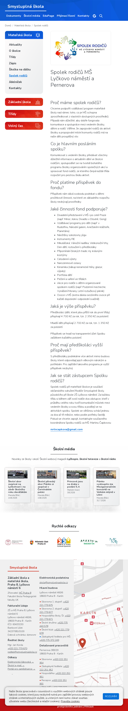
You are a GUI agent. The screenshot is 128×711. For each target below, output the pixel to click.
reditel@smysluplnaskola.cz (22, 652)
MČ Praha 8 (25, 592)
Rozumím (111, 696)
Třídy (12, 57)
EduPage (48, 16)
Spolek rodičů (41, 25)
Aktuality (15, 45)
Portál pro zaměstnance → (21, 669)
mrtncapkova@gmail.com (66, 429)
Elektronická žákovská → (21, 662)
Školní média (32, 16)
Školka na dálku (20, 69)
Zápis (12, 63)
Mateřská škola (22, 25)
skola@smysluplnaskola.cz (54, 582)
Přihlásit (89, 706)
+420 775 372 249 (49, 640)
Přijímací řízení (66, 16)
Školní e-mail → (16, 665)
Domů (8, 25)
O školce (14, 51)
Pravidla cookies (70, 701)
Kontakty (83, 16)
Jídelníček (15, 82)
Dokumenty (13, 16)
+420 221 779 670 (17, 648)
